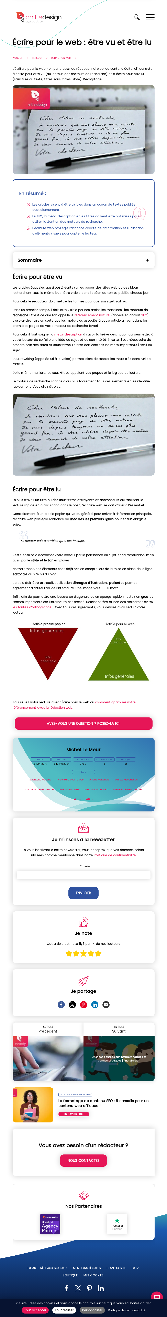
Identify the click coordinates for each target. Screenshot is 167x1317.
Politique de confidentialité (115, 855)
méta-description (68, 334)
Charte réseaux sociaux (47, 1268)
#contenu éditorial (40, 779)
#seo (77, 799)
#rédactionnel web (95, 789)
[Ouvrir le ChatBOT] (157, 1298)
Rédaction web (60, 58)
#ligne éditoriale (99, 779)
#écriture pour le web (71, 779)
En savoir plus (74, 1114)
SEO (144, 315)
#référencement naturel (127, 789)
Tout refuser (64, 1310)
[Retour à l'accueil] (39, 17)
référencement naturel (92, 315)
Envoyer (83, 893)
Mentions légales (87, 1268)
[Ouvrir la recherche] (137, 17)
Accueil (18, 58)
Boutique (70, 1275)
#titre (89, 799)
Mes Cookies (93, 1275)
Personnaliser (92, 1310)
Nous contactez (84, 1160)
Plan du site (116, 1268)
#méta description (126, 779)
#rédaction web (69, 789)
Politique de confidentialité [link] (127, 1310)
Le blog (37, 58)
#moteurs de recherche (39, 789)
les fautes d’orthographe (32, 607)
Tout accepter (35, 1310)
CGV (135, 1268)
